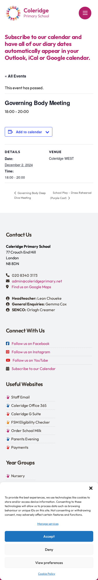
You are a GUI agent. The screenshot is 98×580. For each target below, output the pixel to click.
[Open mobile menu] (85, 13)
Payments (19, 447)
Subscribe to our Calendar (34, 368)
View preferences (49, 562)
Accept (49, 536)
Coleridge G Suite (26, 413)
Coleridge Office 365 (29, 405)
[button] (90, 488)
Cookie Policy (46, 573)
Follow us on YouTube (30, 360)
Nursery (18, 475)
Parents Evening (25, 438)
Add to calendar (29, 131)
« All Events (15, 76)
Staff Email (20, 397)
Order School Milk (26, 430)
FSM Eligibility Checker (30, 422)
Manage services (48, 523)
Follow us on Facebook (30, 343)
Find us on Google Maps (31, 286)
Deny (49, 549)
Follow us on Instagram (31, 351)
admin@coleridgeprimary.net (37, 281)
